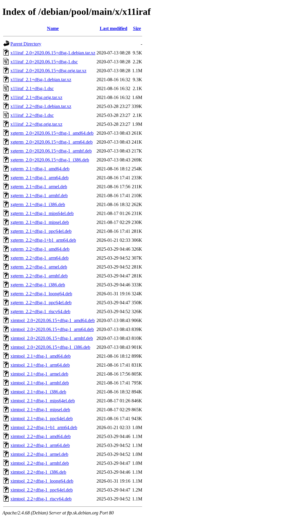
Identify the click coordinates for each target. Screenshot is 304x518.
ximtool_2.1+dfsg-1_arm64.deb (40, 365)
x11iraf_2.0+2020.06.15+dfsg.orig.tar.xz (48, 70)
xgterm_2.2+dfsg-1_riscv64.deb (40, 311)
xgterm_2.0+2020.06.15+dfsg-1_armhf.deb (51, 150)
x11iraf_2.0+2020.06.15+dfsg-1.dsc (44, 61)
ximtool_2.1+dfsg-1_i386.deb (38, 391)
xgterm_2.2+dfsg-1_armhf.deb (39, 275)
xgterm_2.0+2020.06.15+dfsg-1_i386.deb (49, 159)
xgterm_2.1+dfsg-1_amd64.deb (39, 168)
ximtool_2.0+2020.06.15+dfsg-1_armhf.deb (51, 338)
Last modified (113, 28)
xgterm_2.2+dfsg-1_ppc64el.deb (41, 302)
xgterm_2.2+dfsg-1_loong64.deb (41, 293)
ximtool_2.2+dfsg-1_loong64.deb (41, 481)
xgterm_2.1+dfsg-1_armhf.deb (39, 195)
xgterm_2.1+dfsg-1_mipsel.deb (39, 222)
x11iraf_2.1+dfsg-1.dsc (32, 88)
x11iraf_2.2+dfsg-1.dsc (32, 115)
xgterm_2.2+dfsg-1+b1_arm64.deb (43, 240)
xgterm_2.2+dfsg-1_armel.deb (38, 266)
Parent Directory (25, 43)
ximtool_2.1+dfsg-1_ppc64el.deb (41, 418)
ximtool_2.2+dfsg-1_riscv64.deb (41, 498)
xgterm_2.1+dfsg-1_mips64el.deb (42, 213)
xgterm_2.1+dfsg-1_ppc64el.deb (41, 231)
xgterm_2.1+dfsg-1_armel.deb (38, 186)
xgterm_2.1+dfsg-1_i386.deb (37, 204)
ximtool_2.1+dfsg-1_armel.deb (39, 373)
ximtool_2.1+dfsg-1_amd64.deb (40, 356)
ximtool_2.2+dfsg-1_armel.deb (39, 454)
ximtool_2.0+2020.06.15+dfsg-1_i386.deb (50, 347)
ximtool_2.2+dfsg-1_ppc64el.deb (41, 489)
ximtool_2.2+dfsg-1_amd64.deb (40, 436)
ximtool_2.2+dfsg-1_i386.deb (38, 472)
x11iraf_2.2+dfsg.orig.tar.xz (36, 124)
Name (53, 28)
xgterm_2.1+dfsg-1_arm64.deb (39, 177)
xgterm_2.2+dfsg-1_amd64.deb (39, 249)
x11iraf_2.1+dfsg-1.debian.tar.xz (40, 79)
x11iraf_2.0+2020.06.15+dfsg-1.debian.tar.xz (52, 52)
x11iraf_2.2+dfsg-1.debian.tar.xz (40, 106)
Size (137, 28)
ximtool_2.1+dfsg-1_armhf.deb (39, 382)
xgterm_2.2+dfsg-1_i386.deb (37, 284)
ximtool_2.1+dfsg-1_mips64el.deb (42, 400)
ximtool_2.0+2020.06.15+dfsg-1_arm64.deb (52, 329)
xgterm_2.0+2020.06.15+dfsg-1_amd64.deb (52, 133)
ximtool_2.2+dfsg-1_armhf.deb (39, 463)
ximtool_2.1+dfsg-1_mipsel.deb (40, 409)
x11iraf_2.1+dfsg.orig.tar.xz (36, 97)
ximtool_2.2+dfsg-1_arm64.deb (40, 445)
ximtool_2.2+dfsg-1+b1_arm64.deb (43, 427)
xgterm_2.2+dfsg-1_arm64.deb (39, 257)
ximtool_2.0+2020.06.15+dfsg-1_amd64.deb (52, 320)
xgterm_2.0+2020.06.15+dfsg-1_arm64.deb (51, 142)
